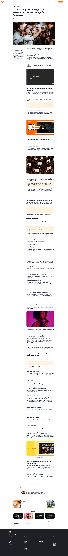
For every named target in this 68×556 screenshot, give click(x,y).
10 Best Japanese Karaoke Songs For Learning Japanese (38, 521)
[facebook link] (10, 534)
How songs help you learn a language (18, 52)
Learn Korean (25, 547)
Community (24, 1)
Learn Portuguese (26, 541)
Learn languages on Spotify (16, 55)
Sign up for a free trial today (35, 135)
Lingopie (36, 476)
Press (10, 542)
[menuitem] (7, 2)
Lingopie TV (40, 537)
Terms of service (11, 541)
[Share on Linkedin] (36, 483)
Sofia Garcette (29, 491)
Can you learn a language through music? (17, 53)
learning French (40, 390)
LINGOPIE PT (54, 545)
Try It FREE (60, 1)
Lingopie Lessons (55, 537)
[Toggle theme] (66, 2)
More (28, 1)
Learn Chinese (26, 548)
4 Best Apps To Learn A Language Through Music (49, 521)
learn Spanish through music (30, 55)
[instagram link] (14, 534)
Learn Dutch (25, 553)
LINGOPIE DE (54, 546)
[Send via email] (38, 483)
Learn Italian (25, 537)
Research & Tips (13, 1)
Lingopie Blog (7, 1)
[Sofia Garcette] (23, 492)
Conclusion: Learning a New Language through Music (18, 58)
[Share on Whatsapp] (34, 483)
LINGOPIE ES (54, 543)
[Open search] (64, 2)
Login (56, 1)
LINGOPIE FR (54, 544)
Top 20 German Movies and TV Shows (47, 414)
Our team (10, 537)
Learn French (25, 542)
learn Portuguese (44, 435)
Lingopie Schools (40, 541)
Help (21, 1)
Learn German (26, 543)
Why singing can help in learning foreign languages (17, 50)
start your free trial (33, 456)
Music (14, 6)
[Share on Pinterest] (31, 483)
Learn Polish (25, 550)
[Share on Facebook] (27, 483)
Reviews (18, 1)
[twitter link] (9, 534)
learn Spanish (43, 379)
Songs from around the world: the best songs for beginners (18, 57)
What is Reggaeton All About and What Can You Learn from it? (28, 521)
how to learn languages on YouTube (32, 218)
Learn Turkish (25, 549)
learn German (33, 414)
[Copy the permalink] (41, 483)
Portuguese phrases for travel (42, 436)
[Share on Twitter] (29, 483)
